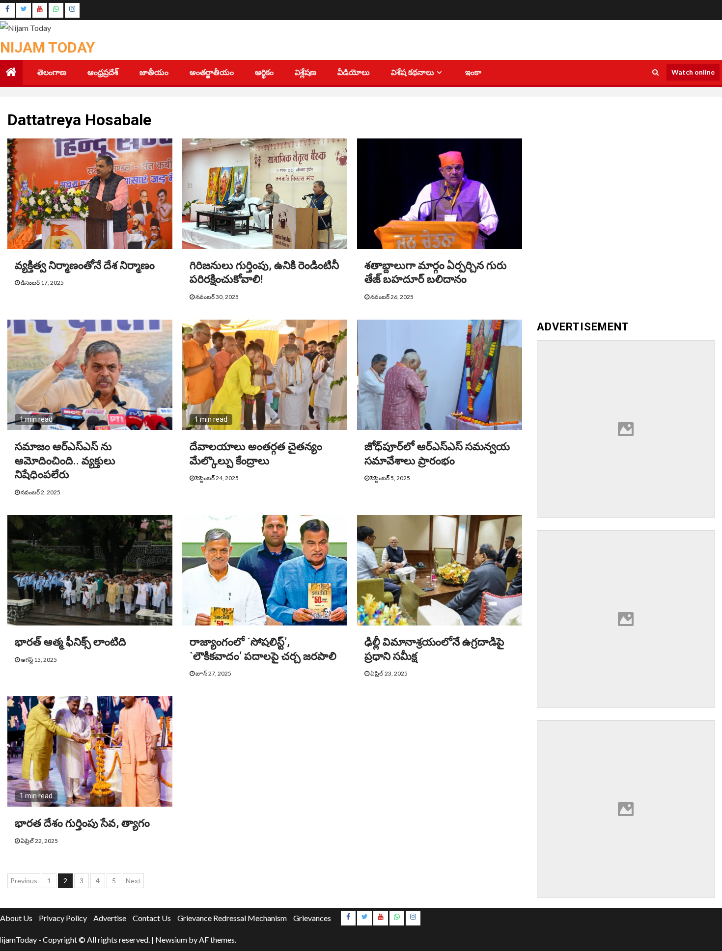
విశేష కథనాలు (412, 72)
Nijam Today (47, 47)
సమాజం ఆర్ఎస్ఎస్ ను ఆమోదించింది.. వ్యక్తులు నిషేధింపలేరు (65, 460)
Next (133, 880)
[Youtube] (39, 10)
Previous (23, 880)
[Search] (655, 72)
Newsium (171, 939)
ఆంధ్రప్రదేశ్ (102, 72)
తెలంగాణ (51, 72)
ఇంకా (473, 72)
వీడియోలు (353, 72)
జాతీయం (153, 72)
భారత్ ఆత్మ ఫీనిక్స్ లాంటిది (70, 642)
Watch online (693, 72)
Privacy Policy (63, 918)
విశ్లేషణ (305, 72)
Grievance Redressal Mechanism (232, 918)
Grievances (312, 918)
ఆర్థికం (264, 72)
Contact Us (152, 918)
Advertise (109, 918)
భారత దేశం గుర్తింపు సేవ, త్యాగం (82, 823)
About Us (16, 918)
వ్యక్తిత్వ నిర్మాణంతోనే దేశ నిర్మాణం (85, 265)
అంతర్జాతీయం (212, 72)
